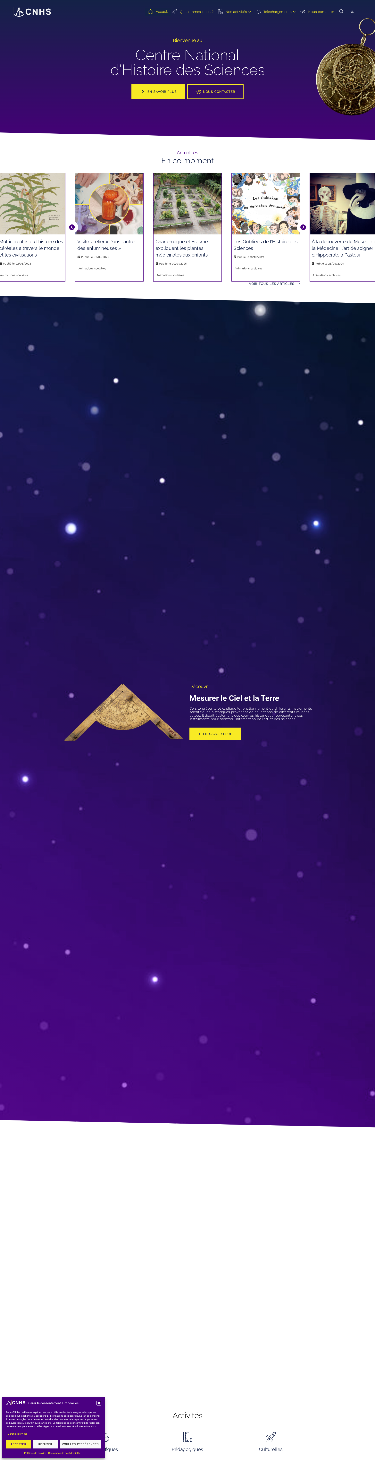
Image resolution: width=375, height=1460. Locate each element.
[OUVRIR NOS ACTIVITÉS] (249, 11)
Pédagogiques (187, 1449)
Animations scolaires (14, 275)
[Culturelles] (271, 1437)
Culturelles (271, 1449)
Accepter (18, 1444)
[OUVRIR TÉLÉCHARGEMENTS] (294, 11)
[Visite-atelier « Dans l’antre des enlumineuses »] (109, 203)
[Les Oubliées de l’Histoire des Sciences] (266, 203)
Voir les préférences (80, 1444)
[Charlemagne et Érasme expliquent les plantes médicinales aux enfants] (187, 203)
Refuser (45, 1444)
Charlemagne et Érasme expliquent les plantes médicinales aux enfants (181, 248)
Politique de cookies (35, 1453)
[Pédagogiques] (187, 1437)
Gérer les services (17, 1433)
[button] (99, 1403)
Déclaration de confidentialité (64, 1453)
